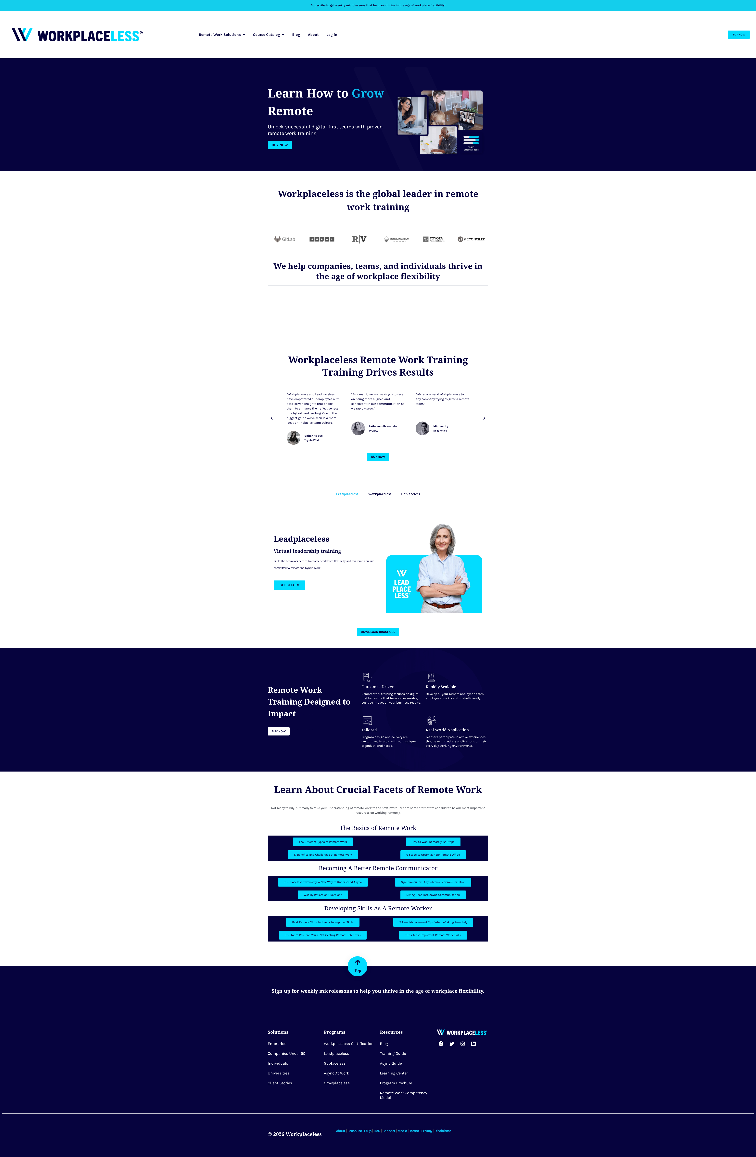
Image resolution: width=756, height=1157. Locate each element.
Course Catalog (266, 34)
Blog (296, 34)
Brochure (354, 1131)
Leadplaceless (336, 1053)
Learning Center (394, 1073)
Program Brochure (396, 1083)
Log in (332, 34)
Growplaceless (337, 1083)
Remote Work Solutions (220, 34)
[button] (272, 418)
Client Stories (280, 1083)
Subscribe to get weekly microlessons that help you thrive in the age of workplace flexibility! (378, 5)
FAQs (367, 1131)
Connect (389, 1131)
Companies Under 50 (286, 1053)
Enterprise (277, 1043)
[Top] (357, 962)
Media (402, 1131)
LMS (377, 1131)
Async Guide (391, 1063)
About (313, 34)
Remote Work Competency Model (403, 1095)
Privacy (426, 1131)
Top (357, 970)
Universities (278, 1073)
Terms (414, 1131)
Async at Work (336, 1073)
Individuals (278, 1063)
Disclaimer (443, 1131)
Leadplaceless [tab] (347, 494)
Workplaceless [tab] (379, 494)
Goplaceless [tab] (410, 494)
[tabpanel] (378, 562)
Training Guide (393, 1053)
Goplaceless (335, 1063)
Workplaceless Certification (348, 1043)
